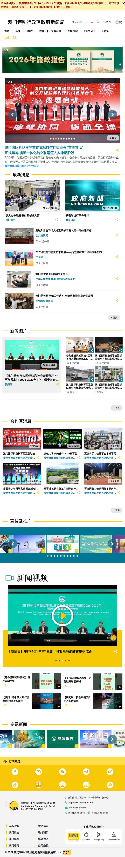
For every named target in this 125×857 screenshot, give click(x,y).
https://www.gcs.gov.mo (81, 802)
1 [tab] (47, 556)
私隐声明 (43, 839)
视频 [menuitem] (41, 31)
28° (109, 22)
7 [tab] (67, 556)
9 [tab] (74, 556)
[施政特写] (95, 739)
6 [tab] (64, 556)
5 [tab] (60, 556)
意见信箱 (43, 826)
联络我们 (43, 832)
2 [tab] (51, 556)
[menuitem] (18, 31)
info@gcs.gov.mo (78, 807)
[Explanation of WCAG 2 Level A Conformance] (64, 852)
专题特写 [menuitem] (72, 31)
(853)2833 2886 (76, 813)
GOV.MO (14, 826)
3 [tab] (54, 556)
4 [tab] (57, 556)
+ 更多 (114, 317)
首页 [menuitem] (7, 31)
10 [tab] (77, 556)
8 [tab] (70, 556)
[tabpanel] (62, 544)
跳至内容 (77, 22)
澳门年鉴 (14, 839)
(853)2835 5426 (99, 813)
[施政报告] (62, 739)
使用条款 (43, 845)
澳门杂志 (14, 832)
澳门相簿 (14, 845)
